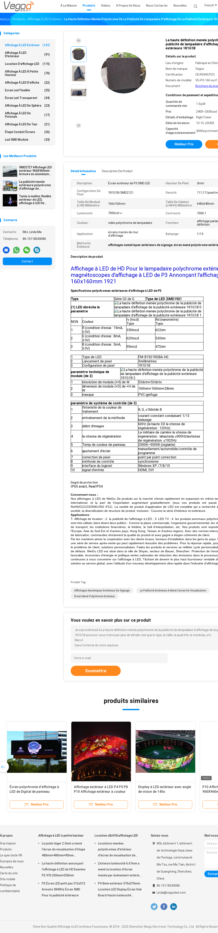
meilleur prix (184, 144)
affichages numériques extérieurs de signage (102, 590)
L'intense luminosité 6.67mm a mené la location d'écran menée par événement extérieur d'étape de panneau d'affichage (120, 870)
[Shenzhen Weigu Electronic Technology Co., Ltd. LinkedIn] (173, 906)
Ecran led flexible (27, 90)
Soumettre (95, 670)
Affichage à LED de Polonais (27, 115)
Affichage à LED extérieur (27, 45)
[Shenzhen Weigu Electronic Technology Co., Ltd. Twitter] (154, 906)
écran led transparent (27, 98)
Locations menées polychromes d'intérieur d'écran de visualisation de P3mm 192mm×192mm (116, 850)
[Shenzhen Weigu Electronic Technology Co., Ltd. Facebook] (163, 906)
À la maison (8, 843)
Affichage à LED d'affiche (27, 82)
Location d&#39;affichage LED (116, 835)
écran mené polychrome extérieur (94, 596)
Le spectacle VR (11, 855)
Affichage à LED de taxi (27, 124)
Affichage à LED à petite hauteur (27, 73)
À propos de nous (12, 861)
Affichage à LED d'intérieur (27, 54)
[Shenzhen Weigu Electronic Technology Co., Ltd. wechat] (26, 249)
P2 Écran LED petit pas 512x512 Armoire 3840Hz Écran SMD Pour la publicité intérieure (63, 889)
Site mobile (7, 879)
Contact (27, 261)
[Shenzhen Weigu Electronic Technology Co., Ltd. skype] (36, 249)
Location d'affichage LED (27, 64)
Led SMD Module (27, 139)
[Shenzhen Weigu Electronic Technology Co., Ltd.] (18, 6)
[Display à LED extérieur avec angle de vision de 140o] (162, 751)
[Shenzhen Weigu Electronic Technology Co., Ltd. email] (6, 249)
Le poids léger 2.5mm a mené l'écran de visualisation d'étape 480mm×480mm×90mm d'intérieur (63, 850)
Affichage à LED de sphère (27, 105)
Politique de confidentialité (10, 888)
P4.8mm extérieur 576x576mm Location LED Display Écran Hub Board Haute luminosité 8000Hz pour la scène (120, 890)
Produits (6, 849)
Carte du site (9, 873)
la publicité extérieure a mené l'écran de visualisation (173, 590)
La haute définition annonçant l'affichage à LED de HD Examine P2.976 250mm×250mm (63, 869)
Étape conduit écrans (27, 132)
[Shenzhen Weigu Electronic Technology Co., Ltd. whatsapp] (16, 249)
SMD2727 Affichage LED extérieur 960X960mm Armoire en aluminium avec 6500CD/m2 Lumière (35, 171)
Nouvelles (6, 867)
